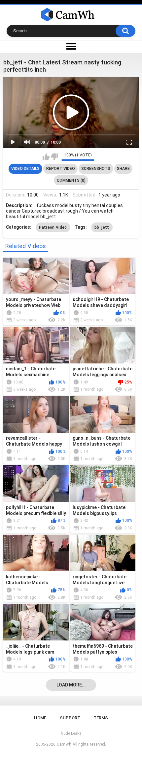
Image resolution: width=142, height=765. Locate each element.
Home (40, 717)
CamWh (64, 744)
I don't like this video (54, 156)
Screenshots (95, 168)
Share (123, 168)
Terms (100, 717)
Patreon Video (53, 227)
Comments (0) (71, 180)
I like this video (46, 156)
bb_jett (101, 227)
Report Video (60, 168)
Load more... (71, 684)
